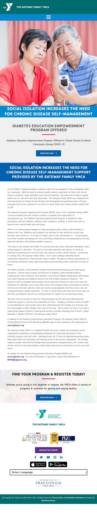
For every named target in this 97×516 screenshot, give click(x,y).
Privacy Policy (58, 497)
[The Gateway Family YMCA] (49, 414)
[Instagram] (55, 457)
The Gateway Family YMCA (32, 7)
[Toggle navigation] (48, 17)
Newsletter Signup (48, 450)
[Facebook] (35, 457)
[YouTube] (48, 457)
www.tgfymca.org (15, 325)
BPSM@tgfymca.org (17, 359)
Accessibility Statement (74, 497)
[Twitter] (41, 457)
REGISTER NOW (47, 153)
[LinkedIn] (61, 457)
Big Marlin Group (48, 500)
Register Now (47, 397)
